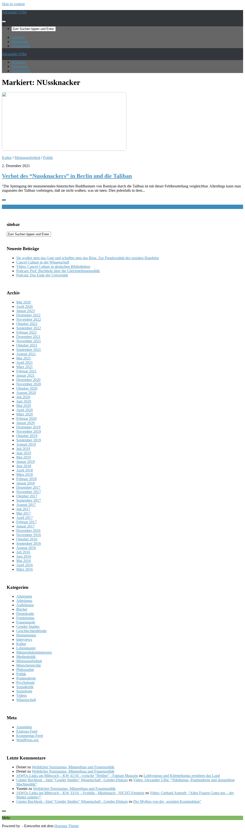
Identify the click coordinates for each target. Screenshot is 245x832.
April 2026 (24, 306)
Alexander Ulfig (14, 12)
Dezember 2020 (28, 380)
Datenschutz (20, 46)
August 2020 (26, 393)
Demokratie (25, 614)
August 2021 (26, 354)
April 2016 (24, 565)
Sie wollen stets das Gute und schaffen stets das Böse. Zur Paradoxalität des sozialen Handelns (87, 258)
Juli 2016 (23, 552)
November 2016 (28, 535)
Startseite (18, 37)
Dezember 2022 (28, 315)
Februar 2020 (26, 418)
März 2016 (24, 569)
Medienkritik (26, 657)
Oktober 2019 (26, 436)
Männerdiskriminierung (34, 652)
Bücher (21, 609)
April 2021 (24, 362)
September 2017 (28, 500)
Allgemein (24, 596)
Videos (21, 695)
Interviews (24, 639)
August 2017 (26, 505)
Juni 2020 (23, 401)
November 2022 (28, 319)
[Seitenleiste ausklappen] (4, 200)
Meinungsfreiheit (27, 158)
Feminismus (25, 618)
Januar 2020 (25, 423)
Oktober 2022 (26, 324)
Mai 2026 (23, 302)
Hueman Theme (66, 826)
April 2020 (24, 410)
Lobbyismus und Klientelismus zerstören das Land (182, 776)
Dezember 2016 (28, 530)
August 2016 (26, 548)
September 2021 (28, 350)
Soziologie (24, 691)
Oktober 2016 (26, 539)
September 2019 (28, 440)
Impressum (19, 41)
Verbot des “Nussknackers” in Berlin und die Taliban (67, 176)
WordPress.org (27, 740)
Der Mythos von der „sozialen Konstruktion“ (167, 801)
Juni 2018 (23, 466)
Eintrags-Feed (26, 731)
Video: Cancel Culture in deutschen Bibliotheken (53, 266)
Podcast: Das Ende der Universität (42, 275)
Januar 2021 (25, 375)
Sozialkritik (24, 687)
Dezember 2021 (28, 337)
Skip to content (13, 4)
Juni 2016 (23, 556)
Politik (48, 158)
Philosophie (25, 670)
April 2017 (24, 518)
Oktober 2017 (26, 496)
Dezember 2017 (28, 487)
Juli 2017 (23, 509)
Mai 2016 (23, 561)
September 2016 (28, 543)
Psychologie (25, 682)
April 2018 (24, 470)
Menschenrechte (28, 665)
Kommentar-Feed (29, 736)
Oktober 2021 (26, 345)
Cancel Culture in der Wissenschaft (42, 262)
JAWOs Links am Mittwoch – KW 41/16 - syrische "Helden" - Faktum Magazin (77, 776)
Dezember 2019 (28, 427)
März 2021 (24, 367)
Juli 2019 (23, 449)
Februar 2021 (26, 371)
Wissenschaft (26, 700)
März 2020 (24, 414)
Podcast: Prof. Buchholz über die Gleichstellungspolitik (58, 271)
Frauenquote (25, 622)
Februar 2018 (26, 479)
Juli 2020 (23, 397)
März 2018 (24, 474)
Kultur (7, 158)
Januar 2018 (25, 483)
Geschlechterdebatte (31, 631)
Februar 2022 (26, 332)
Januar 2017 (25, 526)
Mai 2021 (23, 358)
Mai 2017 (23, 513)
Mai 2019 (23, 457)
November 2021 (28, 341)
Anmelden (24, 727)
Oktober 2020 (26, 388)
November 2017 (28, 492)
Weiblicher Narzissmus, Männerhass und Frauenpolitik (73, 767)
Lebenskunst (25, 648)
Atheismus (24, 601)
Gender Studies (27, 626)
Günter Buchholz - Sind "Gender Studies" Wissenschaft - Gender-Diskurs (72, 780)
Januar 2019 (25, 462)
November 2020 (28, 384)
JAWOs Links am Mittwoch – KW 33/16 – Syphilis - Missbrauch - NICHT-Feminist (80, 793)
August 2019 (26, 444)
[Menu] (4, 21)
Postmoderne (26, 678)
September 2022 (28, 328)
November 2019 (28, 431)
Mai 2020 (23, 406)
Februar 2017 (26, 522)
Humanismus (26, 635)
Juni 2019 (23, 453)
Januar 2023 (25, 311)
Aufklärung (25, 605)
